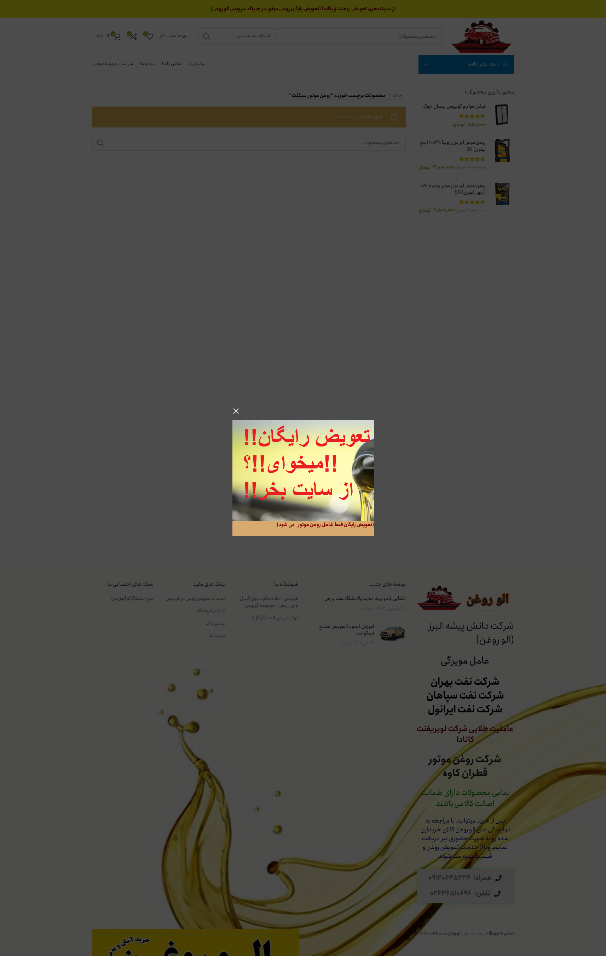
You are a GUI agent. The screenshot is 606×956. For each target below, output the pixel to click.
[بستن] (236, 411)
